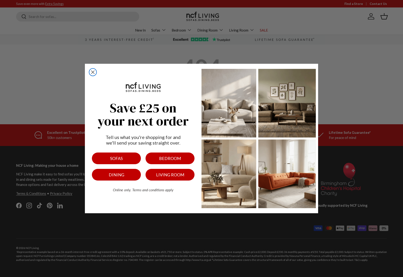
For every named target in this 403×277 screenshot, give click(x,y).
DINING (116, 174)
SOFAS (116, 158)
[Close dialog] (93, 72)
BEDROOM (170, 158)
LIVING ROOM (170, 174)
